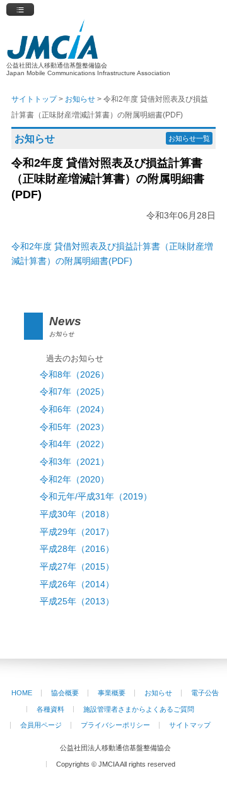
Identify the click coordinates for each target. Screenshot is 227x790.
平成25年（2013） (77, 601)
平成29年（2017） (77, 532)
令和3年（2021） (74, 462)
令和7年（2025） (74, 392)
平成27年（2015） (77, 567)
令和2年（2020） (74, 479)
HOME (21, 693)
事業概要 (111, 693)
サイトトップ (34, 99)
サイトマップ (190, 725)
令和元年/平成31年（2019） (96, 496)
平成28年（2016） (77, 549)
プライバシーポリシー (115, 725)
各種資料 (50, 709)
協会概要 (65, 693)
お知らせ (158, 693)
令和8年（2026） (74, 375)
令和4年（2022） (74, 444)
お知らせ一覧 (189, 138)
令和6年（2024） (74, 409)
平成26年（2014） (77, 584)
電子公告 (205, 693)
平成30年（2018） (77, 514)
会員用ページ (41, 725)
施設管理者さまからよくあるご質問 (138, 709)
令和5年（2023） (74, 427)
